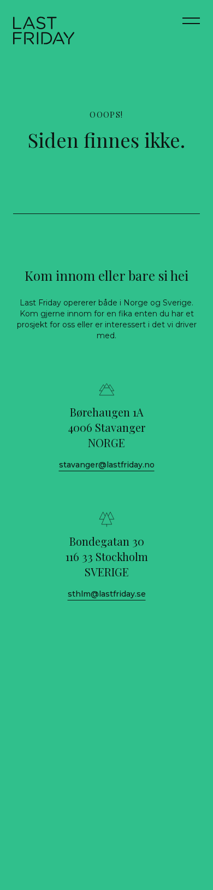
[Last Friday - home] (43, 30)
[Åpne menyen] (191, 26)
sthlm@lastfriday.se (107, 594)
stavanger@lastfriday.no (107, 465)
